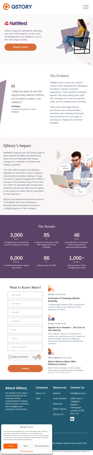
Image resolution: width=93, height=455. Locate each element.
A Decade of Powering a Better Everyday (64, 299)
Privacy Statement (26, 451)
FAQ (38, 398)
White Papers (60, 409)
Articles (51, 294)
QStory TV (58, 414)
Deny (25, 446)
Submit (25, 368)
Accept (10, 446)
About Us (40, 393)
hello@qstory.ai (78, 393)
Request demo (20, 47)
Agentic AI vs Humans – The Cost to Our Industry (66, 328)
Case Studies (60, 398)
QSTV (50, 358)
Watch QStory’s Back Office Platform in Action (62, 362)
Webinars (57, 358)
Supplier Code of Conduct (73, 443)
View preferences (42, 446)
